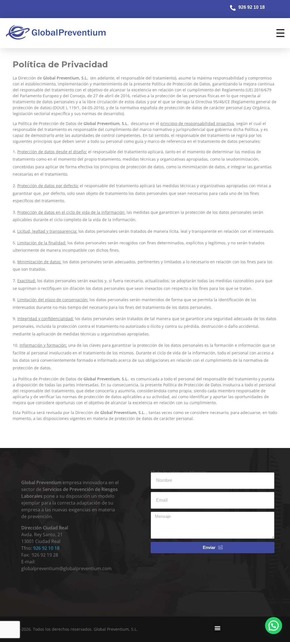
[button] (217, 627)
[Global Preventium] (57, 32)
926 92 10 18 (46, 548)
